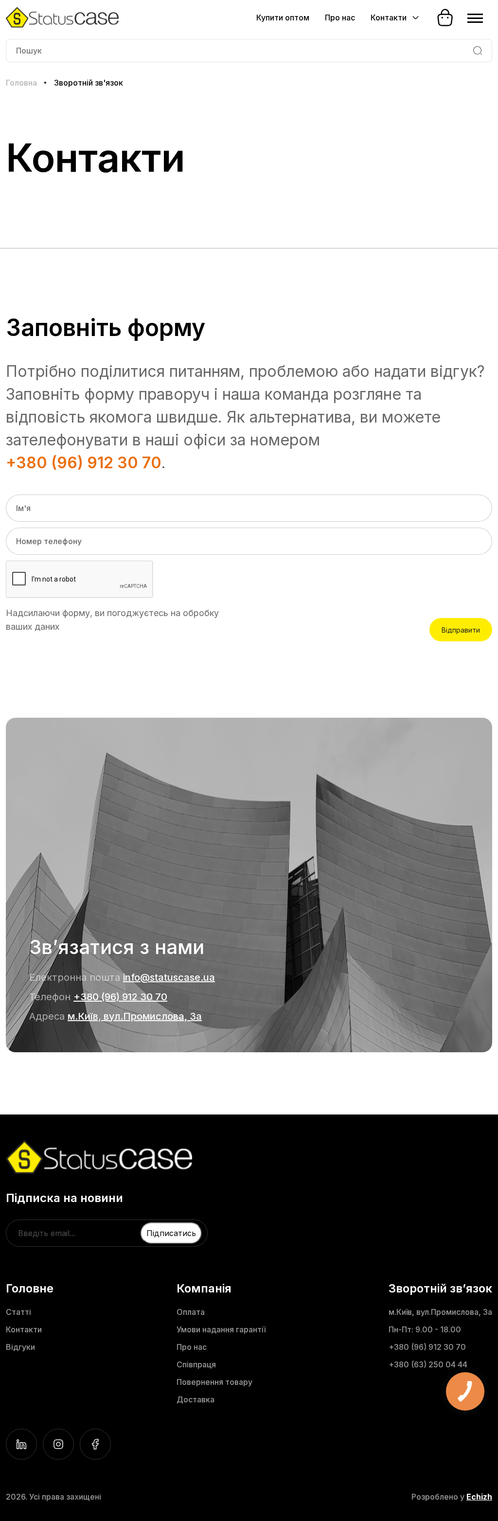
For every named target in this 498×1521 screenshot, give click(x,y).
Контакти (24, 1329)
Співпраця (196, 1364)
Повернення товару (214, 1382)
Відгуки (20, 1347)
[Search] (477, 50)
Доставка (195, 1399)
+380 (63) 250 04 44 (428, 1364)
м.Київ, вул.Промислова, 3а (135, 1016)
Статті (18, 1312)
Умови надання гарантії (221, 1329)
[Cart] (445, 17)
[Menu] (475, 17)
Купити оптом (282, 17)
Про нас (340, 17)
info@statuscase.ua (169, 977)
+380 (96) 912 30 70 (83, 462)
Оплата (191, 1312)
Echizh (479, 1497)
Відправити (461, 630)
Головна (21, 83)
